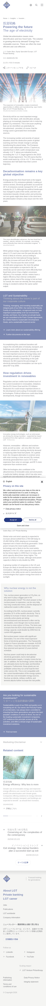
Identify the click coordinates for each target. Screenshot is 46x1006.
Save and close (23, 526)
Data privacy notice (13, 509)
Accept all (13, 520)
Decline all (32, 520)
